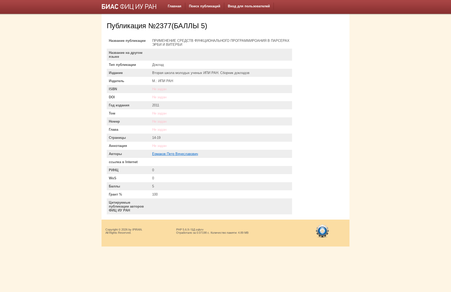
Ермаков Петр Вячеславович (175, 154)
